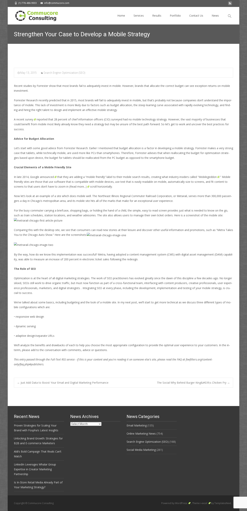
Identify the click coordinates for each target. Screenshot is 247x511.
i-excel (204, 503)
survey (29, 119)
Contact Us (196, 15)
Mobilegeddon (208, 177)
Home (121, 15)
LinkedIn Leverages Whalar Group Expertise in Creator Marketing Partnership (35, 469)
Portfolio (175, 15)
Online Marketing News (141, 433)
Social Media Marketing (141, 450)
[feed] (230, 4)
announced (47, 177)
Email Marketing (137, 425)
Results (156, 15)
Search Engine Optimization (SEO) (64, 72)
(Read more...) (78, 186)
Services (139, 15)
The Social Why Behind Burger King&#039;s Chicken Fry (193, 382)
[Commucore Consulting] (35, 14)
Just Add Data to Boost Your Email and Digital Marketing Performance (62, 382)
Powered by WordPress (174, 503)
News (215, 15)
